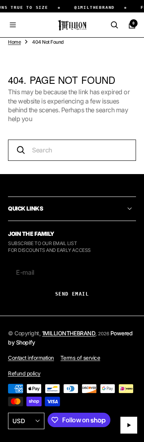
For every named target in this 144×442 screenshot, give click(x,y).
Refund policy (24, 373)
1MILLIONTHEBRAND (68, 333)
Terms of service (80, 358)
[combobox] (72, 150)
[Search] (114, 24)
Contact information (31, 358)
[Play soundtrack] (129, 425)
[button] (13, 25)
